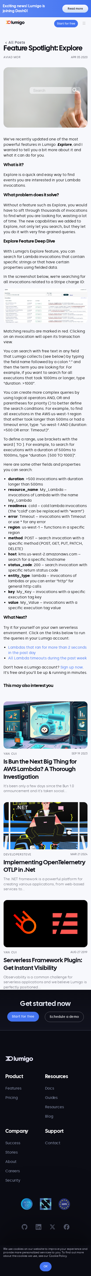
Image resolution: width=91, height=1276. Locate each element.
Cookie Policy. (58, 1256)
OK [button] (46, 1266)
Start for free (66, 23)
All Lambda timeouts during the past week (47, 658)
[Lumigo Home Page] (15, 23)
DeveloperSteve (17, 854)
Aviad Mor (12, 57)
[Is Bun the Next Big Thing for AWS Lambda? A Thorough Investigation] (46, 725)
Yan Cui (10, 753)
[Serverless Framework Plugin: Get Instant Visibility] (46, 923)
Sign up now (71, 667)
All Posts (16, 42)
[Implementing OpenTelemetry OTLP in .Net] (46, 825)
